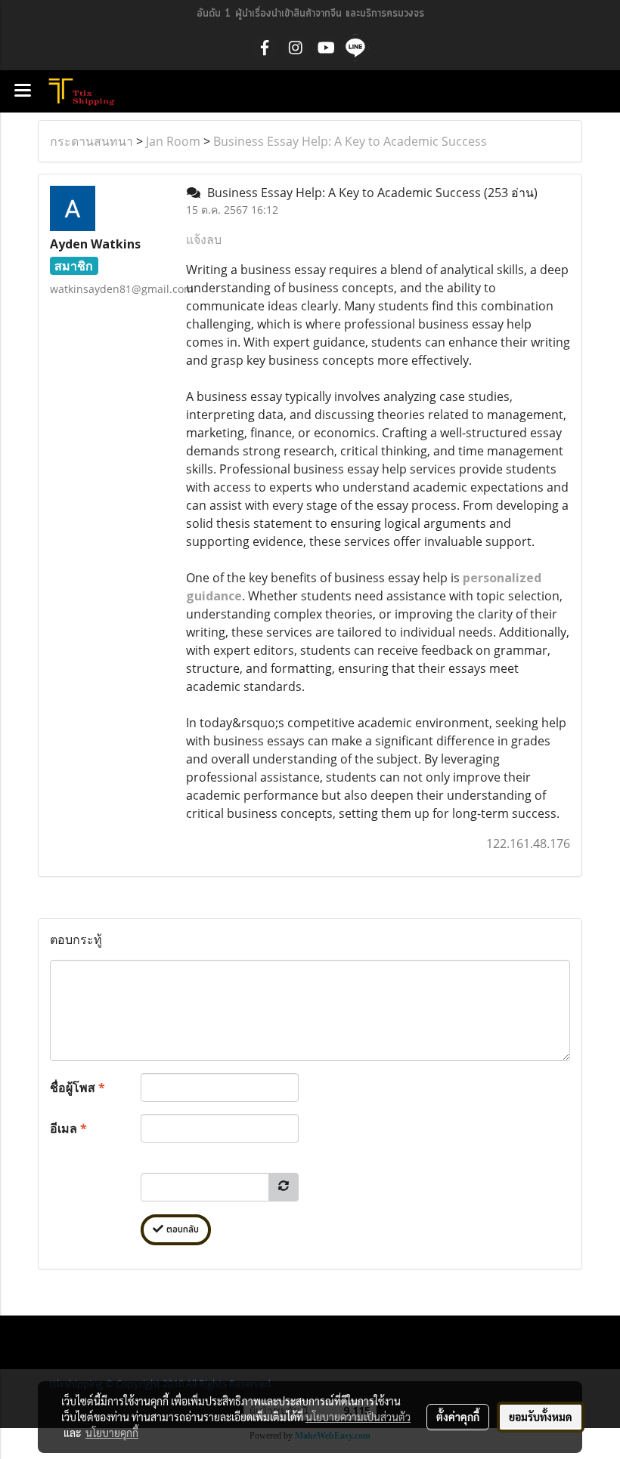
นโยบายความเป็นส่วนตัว (358, 1417)
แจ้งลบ (204, 239)
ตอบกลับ (181, 1230)
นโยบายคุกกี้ (111, 1432)
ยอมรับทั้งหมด (540, 1417)
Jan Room (173, 141)
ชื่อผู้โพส (77, 1087)
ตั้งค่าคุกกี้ (457, 1417)
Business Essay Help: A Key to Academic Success (350, 141)
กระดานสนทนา (91, 141)
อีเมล (68, 1128)
